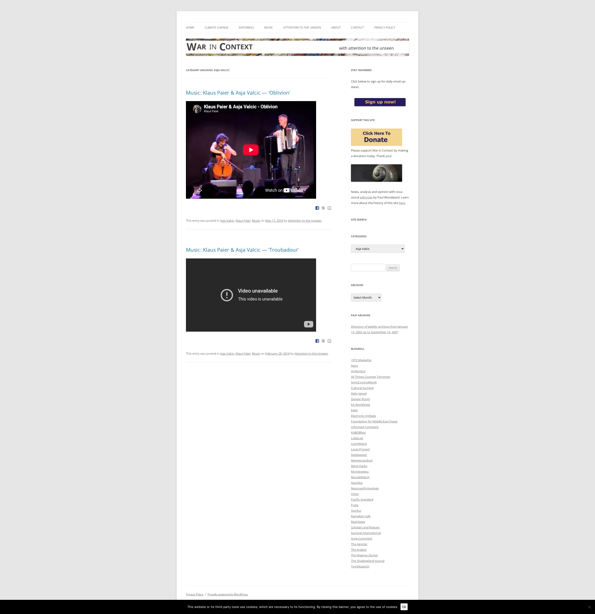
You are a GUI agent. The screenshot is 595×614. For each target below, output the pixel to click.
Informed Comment (365, 427)
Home (190, 28)
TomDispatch (360, 566)
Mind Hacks (359, 466)
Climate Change (216, 28)
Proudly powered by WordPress (228, 594)
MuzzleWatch (360, 477)
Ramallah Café (360, 516)
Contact (357, 28)
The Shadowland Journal (367, 561)
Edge (354, 410)
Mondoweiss (360, 471)
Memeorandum (362, 460)
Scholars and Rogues (365, 527)
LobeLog (357, 438)
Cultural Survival (362, 388)
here (402, 203)
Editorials (246, 28)
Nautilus (357, 483)
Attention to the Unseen (302, 28)
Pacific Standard (362, 499)
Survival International (366, 533)
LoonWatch (359, 444)
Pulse (354, 505)
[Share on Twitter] (323, 208)
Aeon (354, 365)
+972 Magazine (361, 360)
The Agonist (359, 544)
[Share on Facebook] (317, 208)
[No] (589, 607)
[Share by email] (329, 208)
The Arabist (359, 550)
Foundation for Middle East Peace (374, 421)
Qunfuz (356, 510)
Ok (404, 607)
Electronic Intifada (363, 416)
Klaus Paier (243, 220)
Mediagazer (359, 455)
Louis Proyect (360, 449)
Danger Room (360, 399)
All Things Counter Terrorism (370, 377)
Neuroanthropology (365, 488)
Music (268, 28)
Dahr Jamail (359, 393)
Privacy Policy (384, 28)
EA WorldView (360, 405)
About (336, 28)
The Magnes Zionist (364, 555)
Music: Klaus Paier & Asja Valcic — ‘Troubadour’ (242, 249)
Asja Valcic (227, 220)
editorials (366, 197)
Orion (355, 494)
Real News (358, 522)
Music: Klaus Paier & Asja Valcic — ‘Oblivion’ (238, 92)
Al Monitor (358, 371)
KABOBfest (358, 432)
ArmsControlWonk (364, 382)
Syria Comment (361, 538)
